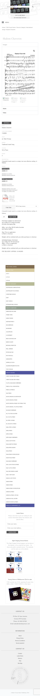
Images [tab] (5, 44)
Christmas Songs (11, 294)
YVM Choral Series (11, 27)
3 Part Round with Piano (12, 376)
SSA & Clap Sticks (10, 440)
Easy (7, 297)
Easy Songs (9, 301)
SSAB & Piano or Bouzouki (13, 488)
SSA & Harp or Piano (11, 444)
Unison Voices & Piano (12, 501)
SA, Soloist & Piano (11, 423)
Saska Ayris (9, 359)
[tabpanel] (20, 76)
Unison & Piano (10, 491)
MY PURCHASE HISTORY (20, 17)
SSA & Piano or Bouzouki (12, 454)
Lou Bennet (9, 335)
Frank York (9, 314)
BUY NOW (12, 217)
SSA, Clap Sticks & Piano (12, 464)
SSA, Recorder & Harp (12, 471)
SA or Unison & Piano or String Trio (16, 403)
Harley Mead (9, 318)
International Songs (12, 304)
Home (3, 27)
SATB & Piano (9, 434)
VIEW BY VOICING (10, 372)
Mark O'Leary (9, 342)
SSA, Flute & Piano (11, 467)
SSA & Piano (9, 451)
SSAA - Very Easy (10, 474)
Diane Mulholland (11, 311)
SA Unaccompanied (11, 410)
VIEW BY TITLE (9, 270)
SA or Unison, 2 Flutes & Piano (14, 406)
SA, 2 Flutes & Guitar (11, 413)
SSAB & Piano (9, 484)
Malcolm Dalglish (11, 338)
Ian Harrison (9, 325)
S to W (8, 280)
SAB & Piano (9, 430)
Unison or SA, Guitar (11, 498)
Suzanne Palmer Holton (12, 365)
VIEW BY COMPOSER (11, 307)
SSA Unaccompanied (11, 461)
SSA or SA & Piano (10, 457)
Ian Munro (9, 328)
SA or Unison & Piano (11, 400)
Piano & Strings (10, 389)
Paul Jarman (9, 348)
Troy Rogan (9, 369)
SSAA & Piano (9, 481)
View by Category (20, 27)
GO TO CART (20, 15)
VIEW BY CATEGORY (11, 284)
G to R (8, 277)
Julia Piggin (9, 331)
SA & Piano (8, 393)
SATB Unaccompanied (11, 437)
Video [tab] (4, 112)
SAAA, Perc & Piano (11, 427)
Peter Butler (9, 352)
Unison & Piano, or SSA (12, 495)
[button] (3, 22)
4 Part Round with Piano (12, 379)
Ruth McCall (9, 355)
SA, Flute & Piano (10, 417)
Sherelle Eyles (10, 362)
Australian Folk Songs (12, 290)
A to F (7, 273)
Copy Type (8, 207)
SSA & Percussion (10, 447)
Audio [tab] (4, 108)
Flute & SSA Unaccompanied (13, 383)
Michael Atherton (11, 345)
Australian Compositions (13, 287)
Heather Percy (10, 321)
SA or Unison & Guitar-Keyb (13, 396)
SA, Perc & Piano (10, 420)
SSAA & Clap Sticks (11, 478)
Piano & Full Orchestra (12, 386)
